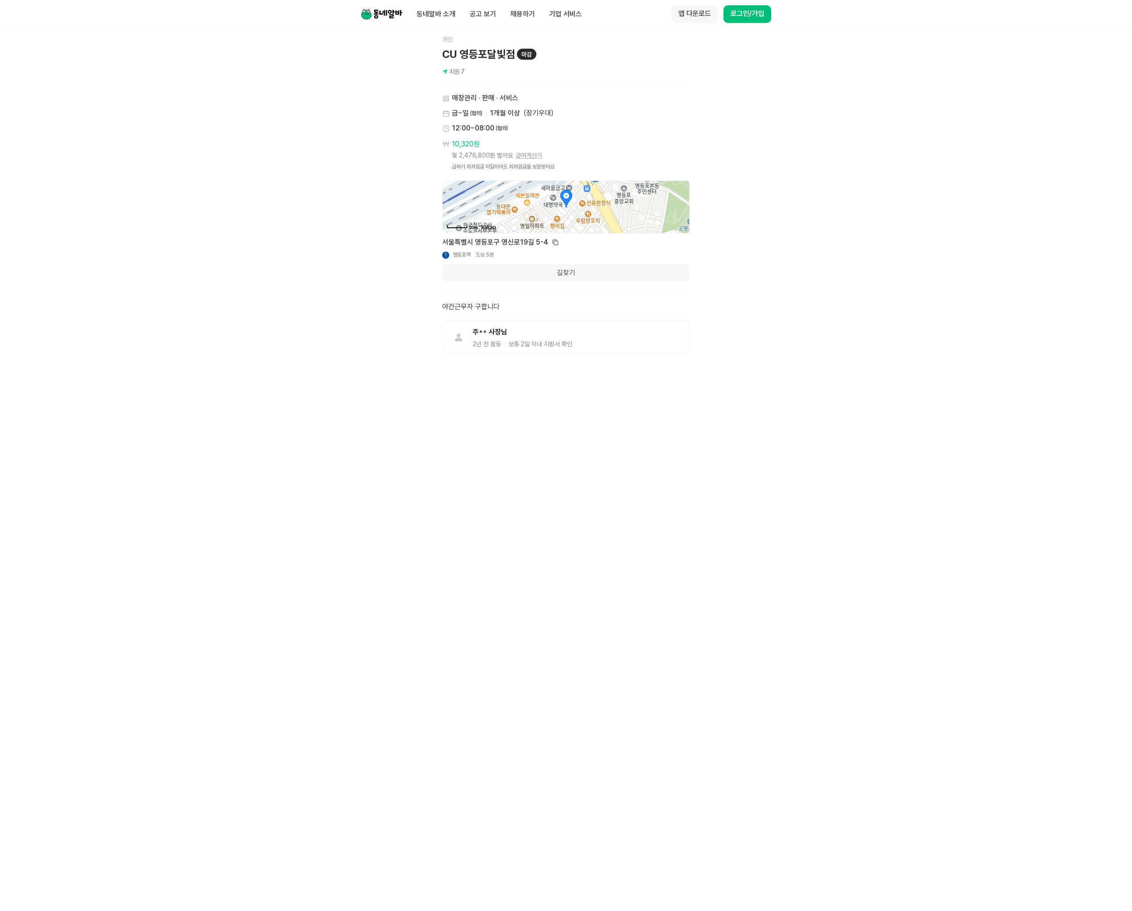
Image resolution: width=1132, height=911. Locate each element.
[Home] (381, 14)
